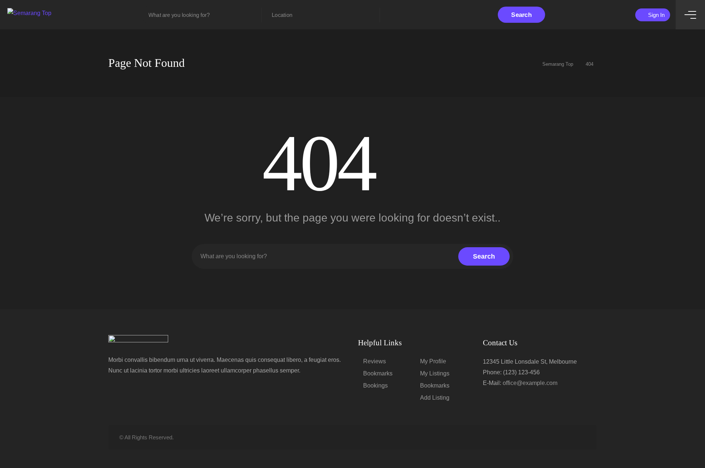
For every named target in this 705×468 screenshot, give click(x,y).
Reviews (374, 361)
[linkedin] (556, 437)
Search (521, 14)
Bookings (375, 385)
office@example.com (530, 383)
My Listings (434, 373)
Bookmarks (378, 373)
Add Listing (434, 398)
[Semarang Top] (29, 13)
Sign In (656, 15)
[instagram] (581, 437)
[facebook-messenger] (569, 437)
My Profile (433, 361)
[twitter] (544, 437)
